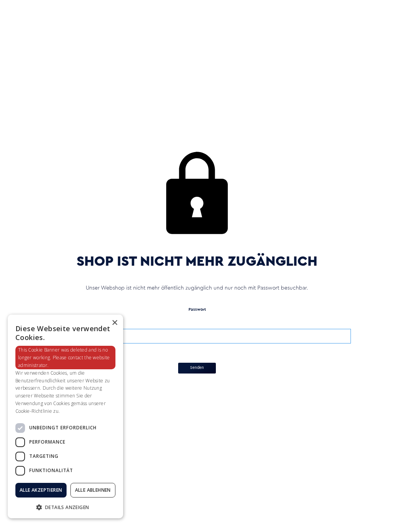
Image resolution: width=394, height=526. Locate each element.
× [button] (114, 323)
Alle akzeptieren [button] (41, 490)
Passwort (197, 310)
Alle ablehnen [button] (93, 490)
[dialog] (65, 416)
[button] (65, 507)
